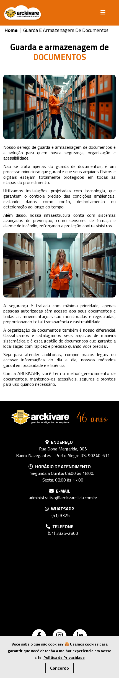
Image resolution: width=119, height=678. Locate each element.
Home (11, 30)
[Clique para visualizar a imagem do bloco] (59, 107)
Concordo (59, 668)
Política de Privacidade (64, 657)
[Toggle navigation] (104, 12)
